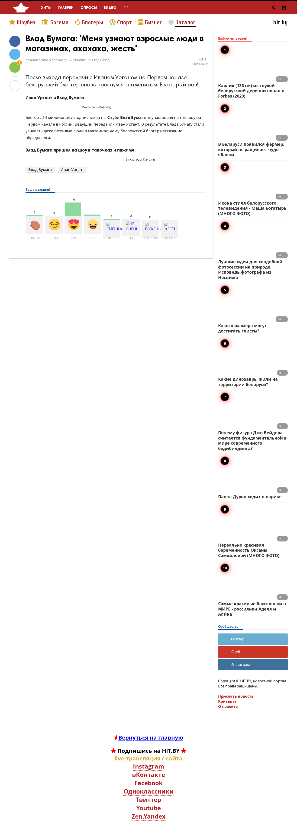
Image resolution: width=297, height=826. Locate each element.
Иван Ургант (72, 169)
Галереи (66, 7)
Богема (59, 22)
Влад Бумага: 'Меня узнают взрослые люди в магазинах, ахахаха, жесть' (115, 43)
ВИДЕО (110, 7)
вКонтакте (148, 774)
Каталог (185, 22)
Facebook (148, 783)
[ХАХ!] (73, 225)
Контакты (228, 701)
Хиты (46, 7)
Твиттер (237, 639)
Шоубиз (25, 22)
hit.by (280, 22)
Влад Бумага (40, 169)
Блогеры (92, 22)
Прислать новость (236, 696)
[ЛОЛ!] (92, 225)
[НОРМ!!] (54, 225)
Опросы (89, 7)
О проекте (228, 706)
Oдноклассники (148, 791)
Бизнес (153, 22)
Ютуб (235, 651)
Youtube (148, 808)
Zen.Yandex (148, 816)
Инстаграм (240, 664)
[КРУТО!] (34, 225)
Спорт (124, 22)
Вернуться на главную (150, 737)
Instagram (148, 766)
